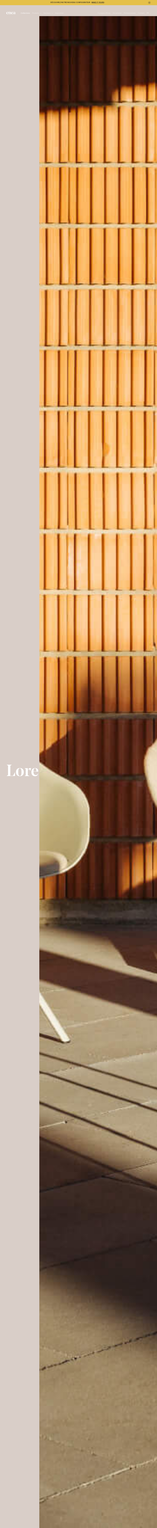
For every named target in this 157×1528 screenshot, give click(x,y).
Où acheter (117, 13)
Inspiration (59, 13)
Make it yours (98, 2)
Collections (25, 13)
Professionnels (130, 13)
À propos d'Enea (104, 13)
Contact (141, 13)
